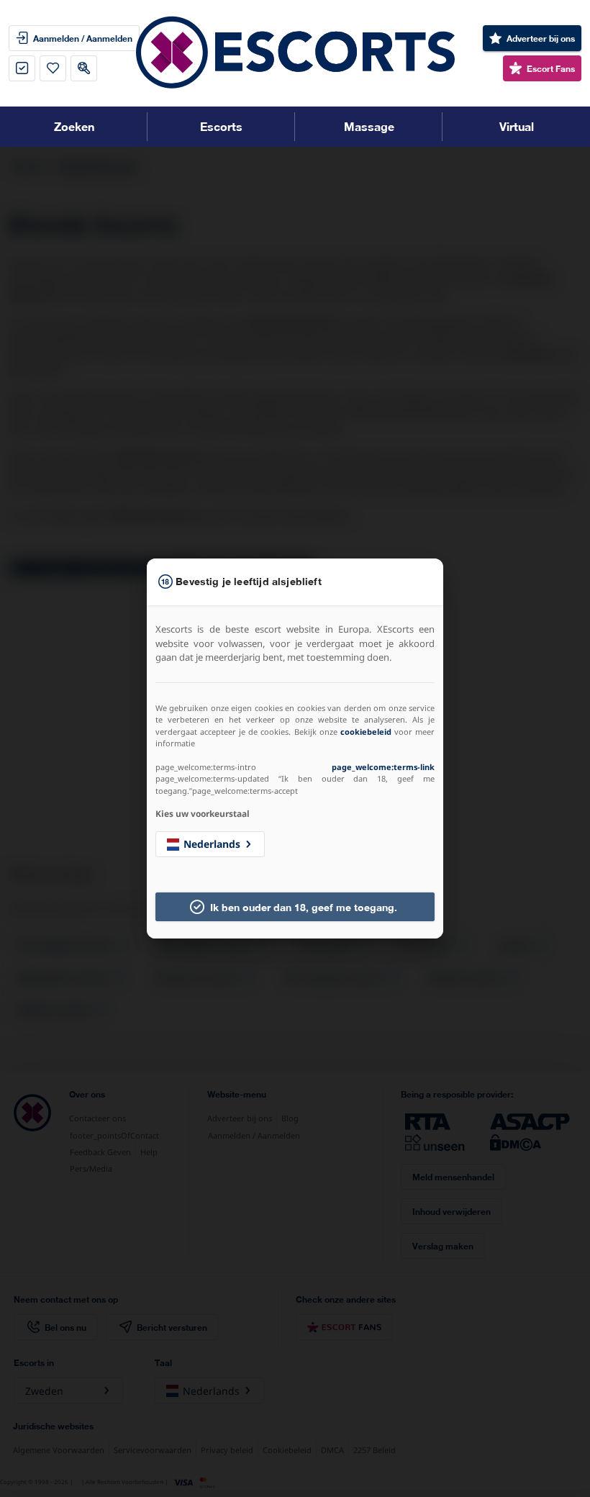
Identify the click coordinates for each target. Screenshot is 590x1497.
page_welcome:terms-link (383, 766)
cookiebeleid (365, 731)
